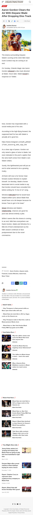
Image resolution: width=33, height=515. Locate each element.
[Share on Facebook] (6, 21)
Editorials (14, 342)
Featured (4, 273)
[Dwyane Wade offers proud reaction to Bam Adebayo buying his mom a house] (26, 465)
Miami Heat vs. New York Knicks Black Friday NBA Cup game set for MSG (21, 413)
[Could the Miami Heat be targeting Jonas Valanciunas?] (6, 348)
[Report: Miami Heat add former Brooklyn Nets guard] (26, 489)
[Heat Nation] (14, 2)
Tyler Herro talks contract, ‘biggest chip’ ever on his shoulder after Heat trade (20, 433)
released (11, 71)
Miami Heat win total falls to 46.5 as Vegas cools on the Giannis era (21, 403)
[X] (15, 504)
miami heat (22, 273)
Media (4, 6)
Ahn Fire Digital (11, 510)
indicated (12, 195)
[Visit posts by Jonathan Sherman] (4, 27)
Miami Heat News (16, 407)
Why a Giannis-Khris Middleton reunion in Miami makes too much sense (21, 365)
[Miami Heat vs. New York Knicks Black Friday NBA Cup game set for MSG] (6, 413)
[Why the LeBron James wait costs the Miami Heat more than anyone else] (6, 338)
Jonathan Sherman (11, 25)
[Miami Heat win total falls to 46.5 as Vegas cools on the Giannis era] (6, 403)
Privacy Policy (21, 512)
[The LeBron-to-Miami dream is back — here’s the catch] (6, 357)
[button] (3, 2)
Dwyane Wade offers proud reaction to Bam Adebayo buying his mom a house (10, 465)
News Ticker (5, 276)
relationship (6, 211)
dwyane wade (24, 271)
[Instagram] (20, 504)
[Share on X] (9, 21)
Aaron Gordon (14, 271)
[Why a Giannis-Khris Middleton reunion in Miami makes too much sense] (6, 365)
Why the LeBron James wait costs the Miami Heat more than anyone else (21, 337)
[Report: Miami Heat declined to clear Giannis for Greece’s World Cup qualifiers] (6, 423)
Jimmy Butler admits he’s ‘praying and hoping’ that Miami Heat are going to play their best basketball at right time (11, 452)
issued (25, 74)
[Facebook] (13, 504)
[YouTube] (17, 504)
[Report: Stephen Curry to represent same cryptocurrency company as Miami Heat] (26, 476)
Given (4, 208)
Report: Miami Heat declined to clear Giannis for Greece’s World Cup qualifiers (21, 423)
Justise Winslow (13, 273)
